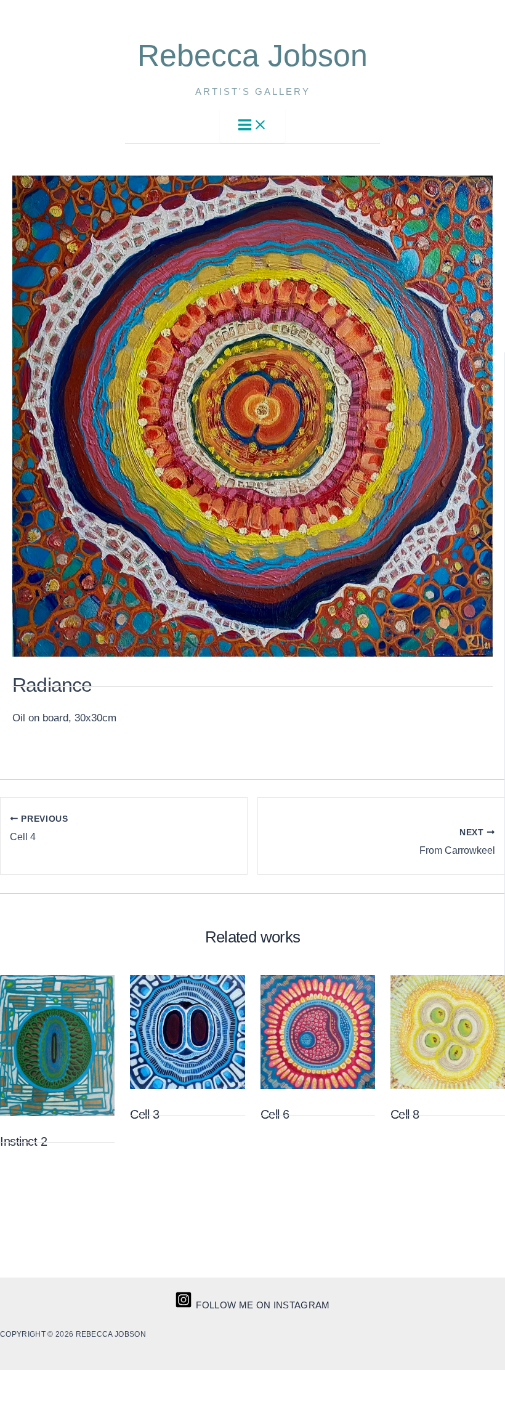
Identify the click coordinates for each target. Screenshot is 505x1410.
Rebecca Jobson (252, 55)
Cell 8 (404, 1114)
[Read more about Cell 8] (447, 1086)
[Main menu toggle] (252, 125)
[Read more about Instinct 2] (57, 1113)
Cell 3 (144, 1114)
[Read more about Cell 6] (318, 1086)
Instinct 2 (23, 1141)
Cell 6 (275, 1114)
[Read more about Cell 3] (187, 1086)
